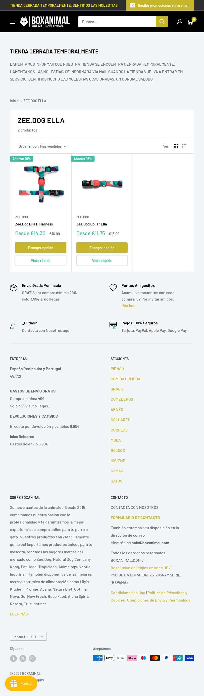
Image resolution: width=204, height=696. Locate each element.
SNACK (117, 389)
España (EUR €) (24, 637)
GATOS (116, 480)
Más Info (128, 305)
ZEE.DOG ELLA (35, 101)
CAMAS (117, 470)
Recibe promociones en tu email (164, 5)
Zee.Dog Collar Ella (91, 224)
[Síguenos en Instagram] (32, 658)
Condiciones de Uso (128, 592)
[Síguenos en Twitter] (22, 658)
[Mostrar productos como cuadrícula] (176, 146)
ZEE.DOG (21, 217)
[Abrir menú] (12, 22)
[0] (190, 22)
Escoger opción (40, 247)
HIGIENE (118, 460)
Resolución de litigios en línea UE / (141, 567)
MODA (116, 440)
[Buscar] (162, 21)
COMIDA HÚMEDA (125, 378)
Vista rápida (41, 260)
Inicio (14, 101)
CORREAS (119, 430)
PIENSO (117, 368)
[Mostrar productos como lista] (184, 146)
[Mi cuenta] (179, 21)
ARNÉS (117, 409)
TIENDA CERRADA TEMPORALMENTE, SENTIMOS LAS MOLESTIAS (64, 5)
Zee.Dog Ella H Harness (34, 224)
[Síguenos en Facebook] (13, 658)
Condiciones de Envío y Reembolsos (158, 600)
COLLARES (120, 419)
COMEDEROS (122, 399)
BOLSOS (118, 450)
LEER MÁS (19, 613)
